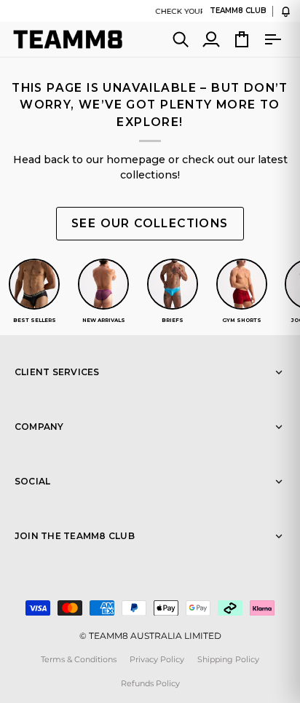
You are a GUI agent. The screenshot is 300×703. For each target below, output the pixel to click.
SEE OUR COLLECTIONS (150, 223)
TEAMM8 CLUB (238, 11)
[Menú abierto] (272, 39)
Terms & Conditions (79, 659)
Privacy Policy (157, 659)
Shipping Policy (228, 659)
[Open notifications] (286, 11)
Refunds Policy (150, 683)
